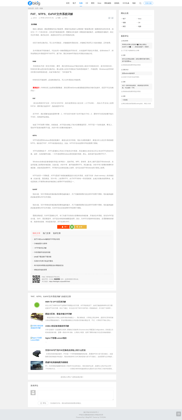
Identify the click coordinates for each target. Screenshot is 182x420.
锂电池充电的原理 (40, 270)
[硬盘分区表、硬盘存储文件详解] (37, 317)
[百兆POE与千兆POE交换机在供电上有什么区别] (37, 353)
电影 (134, 3)
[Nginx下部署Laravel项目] (37, 341)
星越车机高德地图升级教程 (56, 362)
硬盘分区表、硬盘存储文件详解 (58, 314)
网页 (92, 3)
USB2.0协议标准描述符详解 (57, 326)
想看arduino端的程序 (128, 73)
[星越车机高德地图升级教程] (37, 365)
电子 (74, 3)
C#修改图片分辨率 (40, 243)
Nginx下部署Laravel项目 (56, 338)
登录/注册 (148, 3)
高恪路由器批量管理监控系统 (132, 65)
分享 (79, 227)
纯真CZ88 (94, 415)
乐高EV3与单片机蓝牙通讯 (43, 261)
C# (87, 3)
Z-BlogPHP (88, 417)
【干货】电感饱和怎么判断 (131, 50)
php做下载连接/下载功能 (42, 257)
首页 (68, 3)
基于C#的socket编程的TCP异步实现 (47, 239)
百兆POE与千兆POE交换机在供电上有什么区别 (65, 350)
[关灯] (178, 414)
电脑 (81, 3)
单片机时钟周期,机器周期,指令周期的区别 (48, 265)
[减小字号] (112, 18)
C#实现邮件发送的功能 (42, 252)
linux (99, 3)
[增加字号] (109, 18)
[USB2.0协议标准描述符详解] (37, 329)
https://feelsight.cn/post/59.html (59, 281)
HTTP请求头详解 (40, 248)
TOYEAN (103, 417)
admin (35, 18)
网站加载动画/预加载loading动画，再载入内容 (137, 103)
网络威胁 (107, 3)
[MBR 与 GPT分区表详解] (37, 304)
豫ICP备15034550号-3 (91, 412)
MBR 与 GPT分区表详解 (55, 302)
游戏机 (116, 3)
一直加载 (125, 100)
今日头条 (125, 3)
